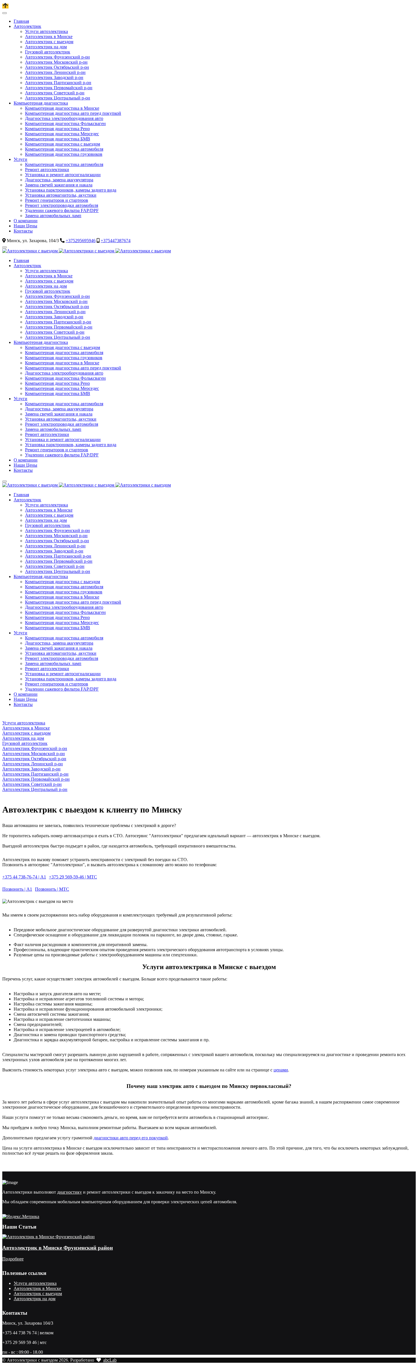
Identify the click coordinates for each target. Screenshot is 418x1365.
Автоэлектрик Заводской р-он (31, 768)
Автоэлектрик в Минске (26, 728)
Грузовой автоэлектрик (24, 743)
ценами (281, 1069)
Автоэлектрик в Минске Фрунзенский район (57, 1248)
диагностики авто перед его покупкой (131, 1137)
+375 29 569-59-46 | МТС (73, 876)
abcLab (110, 1360)
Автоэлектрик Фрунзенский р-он (34, 748)
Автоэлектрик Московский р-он (33, 753)
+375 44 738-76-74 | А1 (24, 876)
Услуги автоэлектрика (23, 722)
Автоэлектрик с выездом (26, 733)
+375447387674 (116, 240)
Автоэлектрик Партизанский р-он (35, 774)
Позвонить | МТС (52, 889)
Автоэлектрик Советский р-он (32, 784)
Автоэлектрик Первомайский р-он (36, 779)
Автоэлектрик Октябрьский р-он (34, 758)
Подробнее (13, 1258)
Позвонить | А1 (17, 889)
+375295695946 (81, 240)
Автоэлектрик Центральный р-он (34, 789)
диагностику (69, 1192)
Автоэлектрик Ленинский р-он (32, 763)
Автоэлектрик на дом (23, 738)
